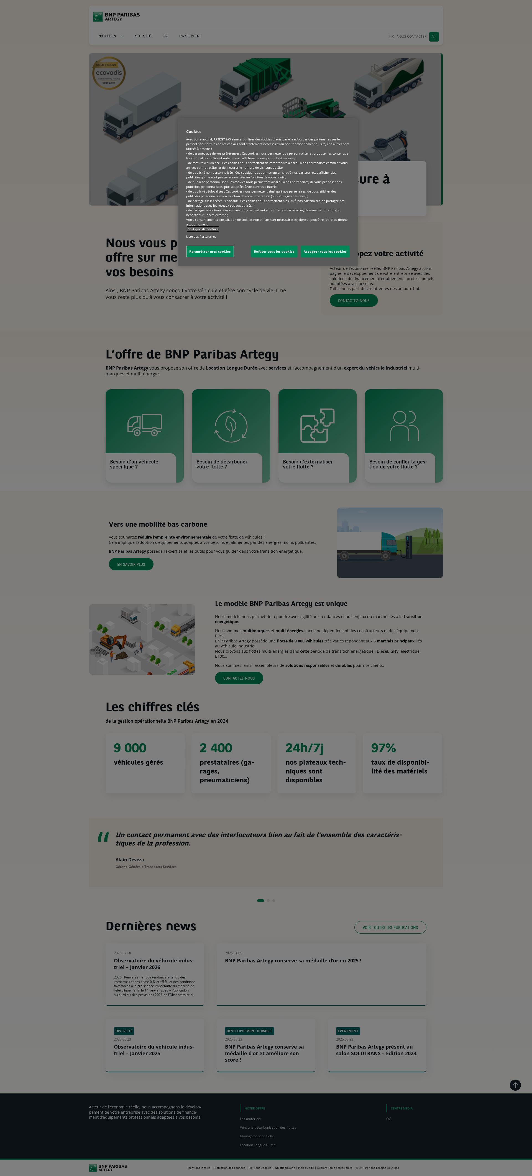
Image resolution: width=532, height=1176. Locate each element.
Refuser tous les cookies (274, 251)
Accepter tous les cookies (325, 251)
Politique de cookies (203, 229)
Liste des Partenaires (201, 236)
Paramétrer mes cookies (210, 251)
